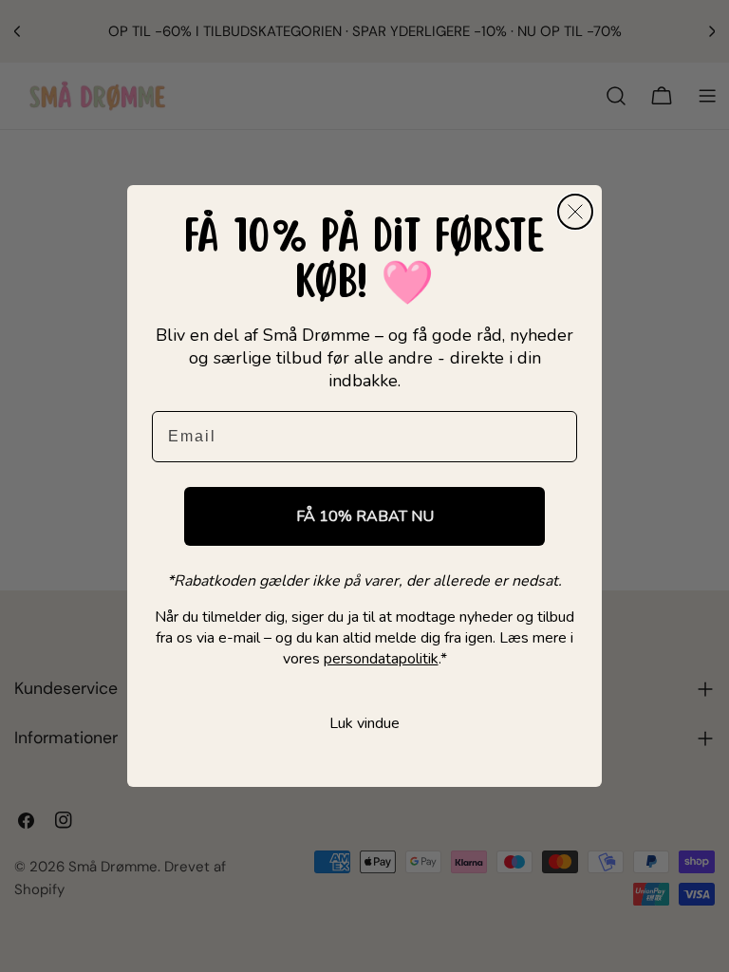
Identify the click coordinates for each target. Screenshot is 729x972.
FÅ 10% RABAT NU (365, 516)
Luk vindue (364, 723)
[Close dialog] (575, 212)
